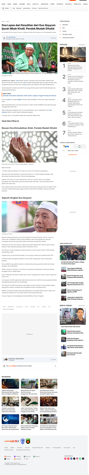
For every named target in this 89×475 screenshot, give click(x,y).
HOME (3, 4)
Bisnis (15, 4)
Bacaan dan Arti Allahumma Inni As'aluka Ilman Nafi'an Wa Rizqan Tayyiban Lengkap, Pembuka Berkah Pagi (75, 80)
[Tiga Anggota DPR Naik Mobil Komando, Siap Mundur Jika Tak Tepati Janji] (63, 269)
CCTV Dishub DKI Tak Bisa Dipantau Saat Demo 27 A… (75, 283)
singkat (19, 99)
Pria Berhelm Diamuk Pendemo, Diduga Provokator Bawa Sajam (72, 262)
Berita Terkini (66, 305)
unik (8, 99)
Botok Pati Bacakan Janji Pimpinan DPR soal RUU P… (75, 276)
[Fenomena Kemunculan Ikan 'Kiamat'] (63, 353)
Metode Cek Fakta (9, 450)
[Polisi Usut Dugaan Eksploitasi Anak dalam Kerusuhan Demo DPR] (63, 339)
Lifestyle (35, 4)
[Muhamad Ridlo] (6, 359)
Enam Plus (77, 4)
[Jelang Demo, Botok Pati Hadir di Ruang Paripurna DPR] (63, 298)
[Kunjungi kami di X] (74, 459)
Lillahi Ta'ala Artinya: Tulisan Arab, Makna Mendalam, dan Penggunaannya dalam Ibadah (29, 410)
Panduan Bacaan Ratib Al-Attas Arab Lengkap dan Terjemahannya (75, 134)
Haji (14, 8)
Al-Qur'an (34, 8)
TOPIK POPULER (64, 21)
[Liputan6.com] (4, 38)
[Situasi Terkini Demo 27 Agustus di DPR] (63, 291)
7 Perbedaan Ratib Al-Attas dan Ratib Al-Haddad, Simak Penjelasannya (76, 124)
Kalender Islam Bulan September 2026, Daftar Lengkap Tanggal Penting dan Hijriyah (29, 95)
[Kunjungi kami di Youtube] (68, 459)
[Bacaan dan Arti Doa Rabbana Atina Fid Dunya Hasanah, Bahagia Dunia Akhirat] (73, 54)
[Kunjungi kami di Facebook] (71, 459)
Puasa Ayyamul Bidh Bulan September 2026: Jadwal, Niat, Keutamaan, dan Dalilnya (75, 91)
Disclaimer (19, 447)
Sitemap (48, 447)
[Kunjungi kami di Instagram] (77, 459)
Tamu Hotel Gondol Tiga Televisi (70, 326)
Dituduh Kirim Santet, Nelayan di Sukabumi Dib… (75, 332)
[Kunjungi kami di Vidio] (65, 459)
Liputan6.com (12, 37)
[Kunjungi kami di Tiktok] (83, 459)
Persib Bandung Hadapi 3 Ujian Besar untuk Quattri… (75, 346)
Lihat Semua (81, 44)
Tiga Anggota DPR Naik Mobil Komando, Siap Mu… (75, 269)
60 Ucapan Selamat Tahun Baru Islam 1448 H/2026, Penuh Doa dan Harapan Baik (10, 427)
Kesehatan (44, 4)
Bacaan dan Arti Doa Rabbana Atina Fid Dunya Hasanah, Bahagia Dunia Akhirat (75, 68)
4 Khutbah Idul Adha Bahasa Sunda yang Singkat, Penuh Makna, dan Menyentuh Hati (48, 427)
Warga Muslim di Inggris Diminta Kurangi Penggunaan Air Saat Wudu (29, 392)
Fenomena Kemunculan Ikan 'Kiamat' (74, 354)
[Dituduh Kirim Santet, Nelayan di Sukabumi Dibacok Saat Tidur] (63, 332)
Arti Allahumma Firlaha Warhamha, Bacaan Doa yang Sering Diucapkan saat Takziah (48, 392)
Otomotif (59, 4)
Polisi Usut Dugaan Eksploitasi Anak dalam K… (75, 339)
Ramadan (18, 8)
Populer (63, 44)
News (9, 4)
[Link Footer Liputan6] (12, 441)
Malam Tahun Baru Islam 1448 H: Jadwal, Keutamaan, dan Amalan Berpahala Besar (48, 409)
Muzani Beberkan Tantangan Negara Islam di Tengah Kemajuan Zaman (29, 427)
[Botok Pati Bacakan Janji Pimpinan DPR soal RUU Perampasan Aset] (63, 276)
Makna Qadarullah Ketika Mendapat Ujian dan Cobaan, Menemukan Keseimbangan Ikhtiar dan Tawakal (75, 103)
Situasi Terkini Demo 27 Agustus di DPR (74, 291)
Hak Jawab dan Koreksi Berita (23, 450)
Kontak (6, 447)
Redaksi (12, 447)
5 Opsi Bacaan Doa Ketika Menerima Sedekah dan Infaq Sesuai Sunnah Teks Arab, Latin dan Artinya (75, 115)
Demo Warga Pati (66, 243)
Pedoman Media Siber (37, 447)
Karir (74, 447)
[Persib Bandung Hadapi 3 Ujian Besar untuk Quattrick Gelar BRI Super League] (63, 346)
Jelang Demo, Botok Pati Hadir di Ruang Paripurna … (75, 298)
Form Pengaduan (57, 447)
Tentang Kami (67, 447)
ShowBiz (22, 4)
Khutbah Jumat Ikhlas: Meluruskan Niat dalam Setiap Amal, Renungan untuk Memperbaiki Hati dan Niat (10, 410)
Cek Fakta (68, 4)
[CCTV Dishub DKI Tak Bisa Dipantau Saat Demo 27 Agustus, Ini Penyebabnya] (63, 283)
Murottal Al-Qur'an (43, 8)
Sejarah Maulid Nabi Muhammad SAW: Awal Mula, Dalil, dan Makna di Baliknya (10, 392)
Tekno (52, 4)
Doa (17, 80)
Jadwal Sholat (26, 8)
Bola (28, 4)
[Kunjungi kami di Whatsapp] (80, 459)
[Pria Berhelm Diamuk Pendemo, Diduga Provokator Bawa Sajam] (73, 252)
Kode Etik (27, 447)
